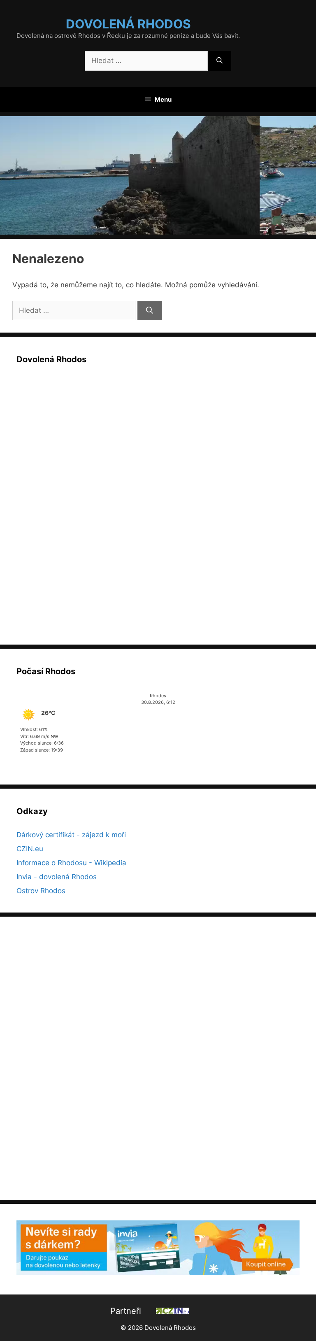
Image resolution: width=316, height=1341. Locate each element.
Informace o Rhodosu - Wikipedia (71, 863)
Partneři (125, 1311)
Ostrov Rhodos (40, 891)
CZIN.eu (29, 849)
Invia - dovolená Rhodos (56, 877)
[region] (158, 175)
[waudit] (199, 1311)
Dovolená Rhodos (128, 23)
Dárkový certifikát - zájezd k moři (71, 835)
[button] (158, 175)
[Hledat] (219, 61)
